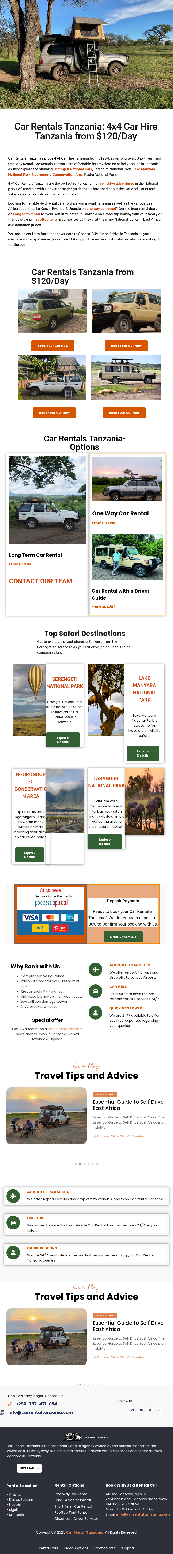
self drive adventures (117, 183)
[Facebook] (132, 1410)
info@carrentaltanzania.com (143, 1514)
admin (141, 1136)
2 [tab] (80, 1164)
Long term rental (26, 214)
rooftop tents (46, 219)
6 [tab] (97, 1164)
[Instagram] (158, 1410)
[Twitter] (150, 1410)
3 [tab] (84, 1164)
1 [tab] (76, 1164)
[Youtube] (141, 1410)
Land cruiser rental (63, 1029)
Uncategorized (105, 1094)
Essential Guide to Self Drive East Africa (128, 1105)
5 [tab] (93, 1164)
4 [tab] (88, 1164)
